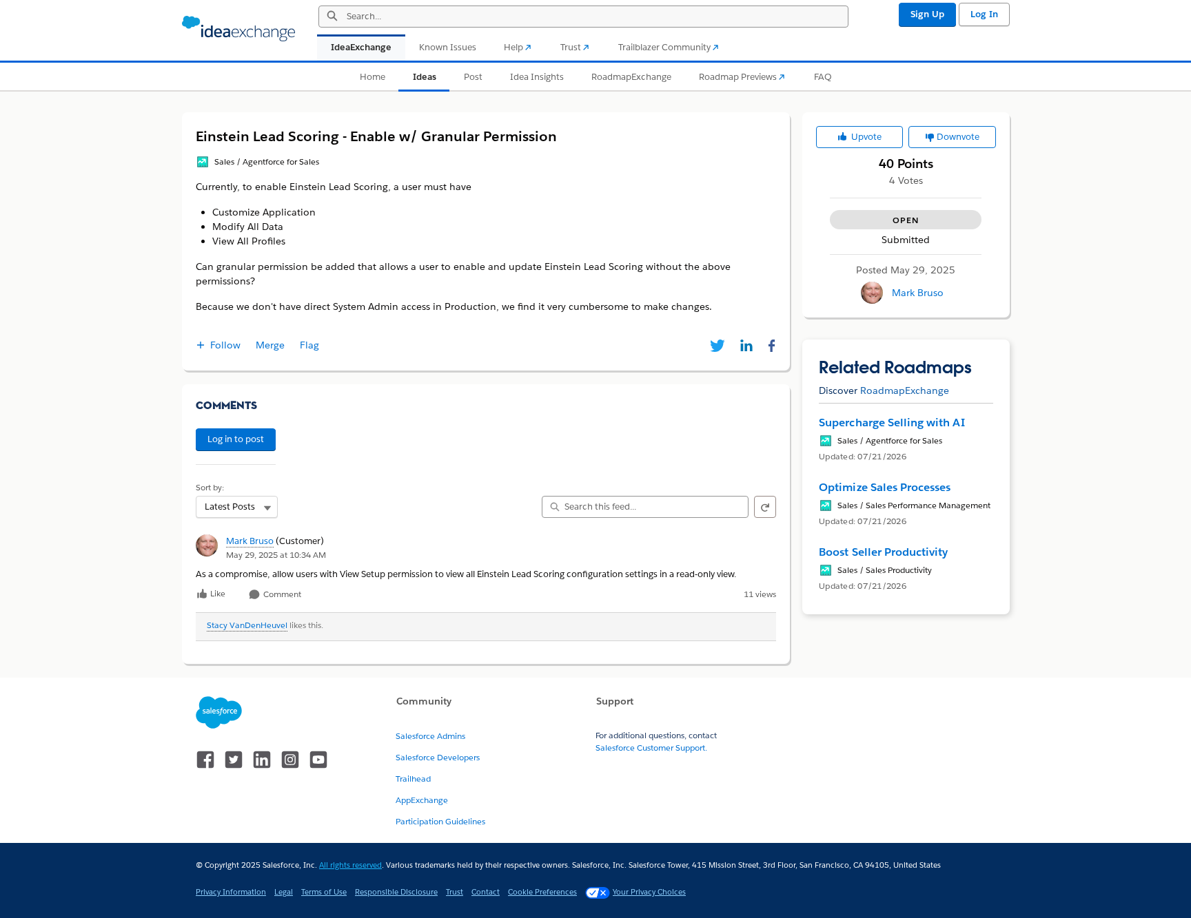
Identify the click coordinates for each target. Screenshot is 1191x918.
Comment (281, 595)
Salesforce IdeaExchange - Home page (238, 29)
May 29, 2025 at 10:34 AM (276, 555)
